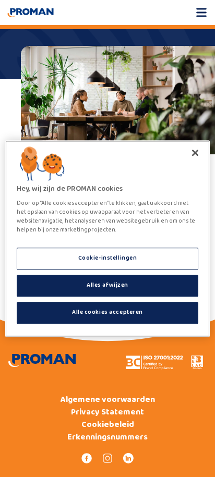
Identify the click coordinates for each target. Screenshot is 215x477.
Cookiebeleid (107, 425)
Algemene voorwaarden (108, 400)
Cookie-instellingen (107, 258)
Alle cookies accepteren (107, 312)
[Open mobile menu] (201, 12)
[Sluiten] (195, 152)
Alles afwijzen (107, 285)
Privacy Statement (107, 412)
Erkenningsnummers (107, 437)
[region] (107, 238)
